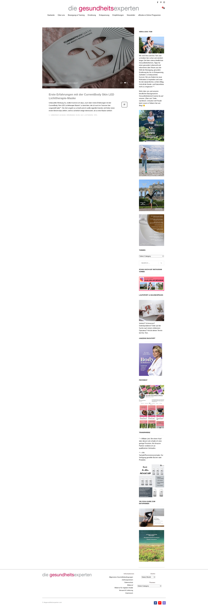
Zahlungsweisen (127, 580)
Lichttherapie (88, 115)
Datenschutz (128, 582)
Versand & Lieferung (126, 590)
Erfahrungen (71, 115)
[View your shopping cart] (164, 8)
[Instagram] (164, 2)
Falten (78, 115)
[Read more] (124, 107)
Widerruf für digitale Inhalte (124, 588)
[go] (161, 263)
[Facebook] (157, 2)
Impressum (129, 593)
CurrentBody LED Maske (58, 115)
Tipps (95, 115)
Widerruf (130, 585)
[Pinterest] (160, 2)
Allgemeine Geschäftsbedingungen (121, 577)
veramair (52, 81)
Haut (82, 115)
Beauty (76, 83)
